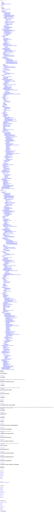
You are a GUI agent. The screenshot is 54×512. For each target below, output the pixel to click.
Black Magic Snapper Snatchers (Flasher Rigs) (10, 315)
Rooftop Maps (6, 176)
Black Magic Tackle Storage (9, 139)
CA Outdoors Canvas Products (8, 33)
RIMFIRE (4, 109)
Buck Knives (4, 165)
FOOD (4, 256)
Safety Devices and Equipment (5, 170)
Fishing (1, 508)
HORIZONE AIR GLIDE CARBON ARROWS (10, 299)
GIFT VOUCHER (4, 179)
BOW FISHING (5, 115)
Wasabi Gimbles (8, 317)
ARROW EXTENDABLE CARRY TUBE (8, 129)
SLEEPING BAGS (5, 219)
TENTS (4, 217)
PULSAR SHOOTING (7, 250)
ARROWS (4, 116)
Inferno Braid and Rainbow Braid (10, 321)
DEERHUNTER (5, 181)
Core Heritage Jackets (8, 199)
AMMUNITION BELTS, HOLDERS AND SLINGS (9, 84)
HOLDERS (6, 86)
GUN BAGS (4, 95)
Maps (4, 354)
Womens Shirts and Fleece (9, 24)
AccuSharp (4, 167)
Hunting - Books (7, 173)
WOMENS (6, 203)
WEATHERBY (5, 104)
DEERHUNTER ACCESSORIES (9, 16)
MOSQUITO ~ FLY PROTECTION (7, 225)
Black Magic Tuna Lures (9, 145)
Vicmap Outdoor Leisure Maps (8, 358)
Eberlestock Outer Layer (7, 14)
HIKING (3, 75)
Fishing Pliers (7, 158)
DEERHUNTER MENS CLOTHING (9, 15)
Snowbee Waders (7, 163)
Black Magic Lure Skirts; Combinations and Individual (12, 325)
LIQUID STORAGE (5, 44)
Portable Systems (7, 72)
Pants (6, 201)
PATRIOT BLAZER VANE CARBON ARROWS (11, 301)
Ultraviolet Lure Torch (8, 149)
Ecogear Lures (6, 161)
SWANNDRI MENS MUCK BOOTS (9, 55)
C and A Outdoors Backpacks (6, 213)
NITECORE (4, 71)
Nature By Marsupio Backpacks (8, 32)
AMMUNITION (4, 106)
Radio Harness (8, 34)
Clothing (1, 503)
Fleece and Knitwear (8, 20)
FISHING (3, 131)
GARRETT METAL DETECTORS (6, 171)
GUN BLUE (6, 262)
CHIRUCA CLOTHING (6, 28)
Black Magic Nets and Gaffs (8, 134)
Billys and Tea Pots (7, 41)
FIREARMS (3, 97)
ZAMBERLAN (5, 364)
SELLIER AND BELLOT (8, 107)
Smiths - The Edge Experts (6, 166)
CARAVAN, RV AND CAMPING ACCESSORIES (8, 188)
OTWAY (4, 237)
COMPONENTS (5, 112)
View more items (2, 375)
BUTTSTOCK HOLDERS (8, 87)
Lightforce (4, 252)
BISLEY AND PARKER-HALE (7, 183)
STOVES (6, 46)
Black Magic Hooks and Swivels (10, 151)
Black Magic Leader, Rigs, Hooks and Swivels (10, 331)
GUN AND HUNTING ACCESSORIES (7, 79)
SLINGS (6, 85)
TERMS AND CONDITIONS (5, 368)
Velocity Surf (7, 323)
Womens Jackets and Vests (9, 23)
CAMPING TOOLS (5, 223)
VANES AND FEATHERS (6, 126)
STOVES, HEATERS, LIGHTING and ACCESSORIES (10, 45)
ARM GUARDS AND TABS (6, 305)
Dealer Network (2, 472)
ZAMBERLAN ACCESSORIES (9, 51)
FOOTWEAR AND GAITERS (5, 229)
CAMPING (3, 36)
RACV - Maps (6, 356)
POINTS (4, 127)
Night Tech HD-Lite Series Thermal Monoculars (10, 67)
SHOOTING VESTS (5, 83)
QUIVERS (4, 124)
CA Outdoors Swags (7, 38)
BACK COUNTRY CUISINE (8, 76)
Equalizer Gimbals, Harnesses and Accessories (11, 136)
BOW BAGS (4, 309)
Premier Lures (7, 147)
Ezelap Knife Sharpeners (6, 348)
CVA (3, 286)
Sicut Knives (4, 350)
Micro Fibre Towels (5, 258)
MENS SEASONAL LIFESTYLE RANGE (10, 21)
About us (3, 2)
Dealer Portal (3, 4)
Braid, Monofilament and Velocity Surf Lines (10, 140)
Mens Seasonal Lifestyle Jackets (10, 22)
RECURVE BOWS (5, 114)
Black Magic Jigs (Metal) (9, 144)
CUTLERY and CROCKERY (6, 48)
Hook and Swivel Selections (9, 159)
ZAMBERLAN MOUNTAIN (8, 50)
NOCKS (4, 307)
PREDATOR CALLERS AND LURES (8, 89)
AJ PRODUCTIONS (5, 182)
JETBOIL (7, 227)
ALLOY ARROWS (7, 118)
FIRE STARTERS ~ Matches (6, 43)
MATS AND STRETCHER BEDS (7, 39)
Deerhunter (1, 489)
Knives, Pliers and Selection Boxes (9, 157)
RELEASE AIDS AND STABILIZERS (8, 123)
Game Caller (7, 90)
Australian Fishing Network (8, 174)
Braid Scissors (7, 142)
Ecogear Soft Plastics (7, 160)
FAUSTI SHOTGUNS (6, 278)
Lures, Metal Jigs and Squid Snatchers (9, 143)
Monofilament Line (8, 141)
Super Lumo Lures (8, 148)
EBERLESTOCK (5, 362)
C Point (7, 155)
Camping (1, 505)
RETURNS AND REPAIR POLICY (6, 187)
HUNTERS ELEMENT (6, 26)
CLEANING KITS (7, 82)
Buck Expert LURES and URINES (9, 93)
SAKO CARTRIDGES (7, 108)
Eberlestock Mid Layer (7, 13)
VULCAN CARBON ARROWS (9, 119)
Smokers (6, 221)
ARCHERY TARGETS (6, 311)
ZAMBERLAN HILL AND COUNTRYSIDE (10, 231)
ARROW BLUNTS (5, 121)
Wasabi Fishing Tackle (7, 156)
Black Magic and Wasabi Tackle (7, 132)
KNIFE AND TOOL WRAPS (6, 169)
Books (4, 172)
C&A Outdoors (2, 474)
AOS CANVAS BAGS (6, 215)
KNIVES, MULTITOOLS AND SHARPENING (7, 164)
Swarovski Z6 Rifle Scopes (9, 61)
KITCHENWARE (5, 40)
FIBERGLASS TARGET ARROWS (9, 117)
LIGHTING (6, 47)
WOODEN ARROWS (7, 297)
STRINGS (4, 128)
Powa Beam (4, 74)
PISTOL (4, 111)
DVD (6, 91)
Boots (1, 504)
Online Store (1, 370)
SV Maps (6, 177)
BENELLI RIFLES (7, 282)
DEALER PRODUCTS (4, 360)
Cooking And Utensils (5, 77)
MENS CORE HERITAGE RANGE (9, 18)
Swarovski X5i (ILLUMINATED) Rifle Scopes (11, 63)
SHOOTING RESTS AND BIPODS (7, 268)
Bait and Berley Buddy (7, 313)
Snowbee (4, 162)
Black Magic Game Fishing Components (9, 135)
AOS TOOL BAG (5, 35)
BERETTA (4, 99)
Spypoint (1, 493)
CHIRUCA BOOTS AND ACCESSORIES (8, 185)
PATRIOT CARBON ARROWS (8, 120)
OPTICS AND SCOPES (5, 57)
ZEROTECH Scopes (5, 65)
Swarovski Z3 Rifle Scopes (9, 59)
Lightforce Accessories (7, 254)
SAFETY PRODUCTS (6, 94)
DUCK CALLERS (7, 272)
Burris (4, 64)
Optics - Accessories (5, 248)
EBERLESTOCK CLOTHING (7, 12)
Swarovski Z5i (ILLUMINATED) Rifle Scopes (11, 60)
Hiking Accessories (5, 78)
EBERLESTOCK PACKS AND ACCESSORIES (9, 30)
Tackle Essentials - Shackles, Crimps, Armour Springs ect (12, 153)
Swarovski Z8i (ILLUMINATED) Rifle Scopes (11, 62)
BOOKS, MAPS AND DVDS (5, 352)
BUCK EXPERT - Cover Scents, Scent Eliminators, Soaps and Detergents (12, 274)
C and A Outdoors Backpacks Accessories (8, 366)
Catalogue (1, 478)
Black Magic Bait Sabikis (8, 133)
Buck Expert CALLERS (7, 92)
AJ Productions (2, 494)
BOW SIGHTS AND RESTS (6, 303)
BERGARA (4, 284)
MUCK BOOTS (5, 235)
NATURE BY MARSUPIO (6, 31)
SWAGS (4, 37)
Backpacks (1, 509)
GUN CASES (5, 276)
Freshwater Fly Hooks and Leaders (10, 333)
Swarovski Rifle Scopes (7, 58)
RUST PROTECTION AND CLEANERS (10, 81)
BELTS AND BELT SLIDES (8, 266)
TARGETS (4, 96)
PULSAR (4, 68)
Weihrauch (4, 98)
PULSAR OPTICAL (7, 69)
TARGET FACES (5, 130)
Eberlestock (1, 488)
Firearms (1, 473)
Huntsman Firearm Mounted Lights (10, 73)
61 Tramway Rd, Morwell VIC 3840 (4, 482)
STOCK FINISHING (7, 80)
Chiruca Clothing (7, 209)
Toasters (6, 42)
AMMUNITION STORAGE (6, 88)
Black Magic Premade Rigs (9, 335)
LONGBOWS (5, 113)
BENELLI (4, 100)
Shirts (6, 19)
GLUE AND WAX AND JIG (6, 125)
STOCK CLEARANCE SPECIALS (6, 178)
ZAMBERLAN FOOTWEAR (6, 49)
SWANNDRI (4, 17)
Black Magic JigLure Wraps (9, 319)
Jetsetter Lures (7, 146)
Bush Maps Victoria (7, 175)
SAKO (4, 102)
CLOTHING (3, 11)
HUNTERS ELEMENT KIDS (8, 207)
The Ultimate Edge (5, 346)
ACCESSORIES (7, 205)
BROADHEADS (5, 122)
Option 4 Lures (8, 327)
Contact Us (3, 3)
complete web (4, 511)
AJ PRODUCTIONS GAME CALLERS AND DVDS (11, 270)
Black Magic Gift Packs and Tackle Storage (10, 137)
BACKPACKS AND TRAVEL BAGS (6, 29)
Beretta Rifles (6, 280)
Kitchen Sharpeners (7, 168)
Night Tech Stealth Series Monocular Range (10, 66)
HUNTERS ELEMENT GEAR (8, 27)
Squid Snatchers (8, 329)
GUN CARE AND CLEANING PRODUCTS (8, 260)
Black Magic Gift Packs (9, 138)
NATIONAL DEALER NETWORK (6, 186)
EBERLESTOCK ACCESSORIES (9, 211)
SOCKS (4, 53)
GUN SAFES (5, 264)
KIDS (5, 25)
